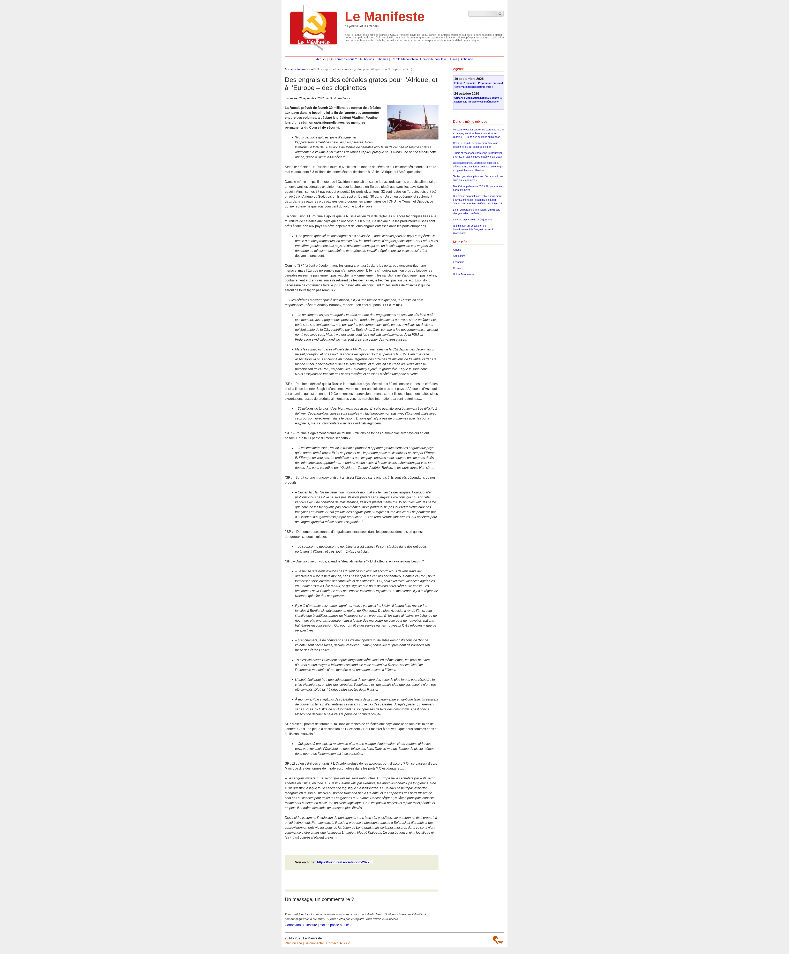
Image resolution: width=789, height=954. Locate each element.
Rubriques (367, 59)
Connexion (293, 925)
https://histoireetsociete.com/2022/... (345, 862)
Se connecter (314, 943)
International (305, 69)
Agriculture (459, 256)
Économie (458, 262)
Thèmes (382, 59)
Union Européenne (463, 274)
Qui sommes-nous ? (343, 59)
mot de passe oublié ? (336, 925)
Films (453, 59)
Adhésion (466, 59)
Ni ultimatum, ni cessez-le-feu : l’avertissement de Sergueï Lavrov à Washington (473, 229)
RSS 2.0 (346, 943)
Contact (332, 943)
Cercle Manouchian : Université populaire (419, 59)
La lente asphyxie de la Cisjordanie (473, 219)
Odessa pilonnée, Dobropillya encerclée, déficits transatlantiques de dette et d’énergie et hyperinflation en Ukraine (478, 166)
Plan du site (293, 943)
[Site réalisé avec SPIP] (498, 940)
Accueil (321, 59)
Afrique (457, 249)
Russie (457, 268)
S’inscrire (310, 925)
